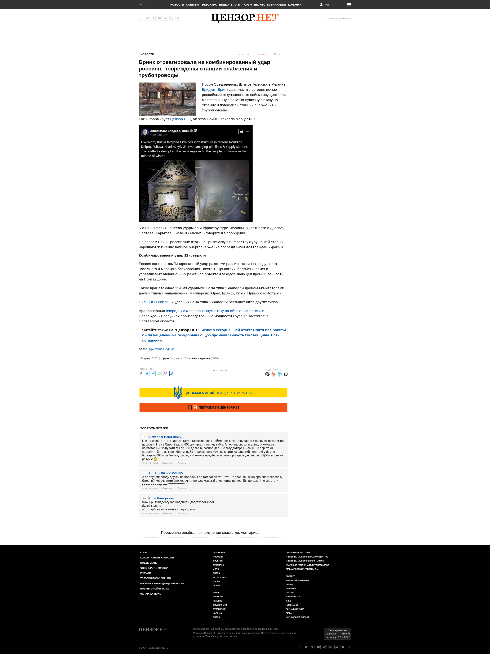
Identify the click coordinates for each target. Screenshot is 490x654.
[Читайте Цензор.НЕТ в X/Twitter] (306, 647)
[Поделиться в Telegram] (153, 373)
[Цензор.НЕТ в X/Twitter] (147, 18)
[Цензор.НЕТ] (245, 18)
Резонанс (209, 4)
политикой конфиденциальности (260, 629)
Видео (224, 4)
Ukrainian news (150, 594)
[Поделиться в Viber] (165, 373)
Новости (177, 4)
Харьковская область (298, 617)
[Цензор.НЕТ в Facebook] (141, 18)
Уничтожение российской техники (305, 561)
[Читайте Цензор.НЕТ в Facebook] (300, 647)
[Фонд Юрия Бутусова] (213, 392)
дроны (289, 584)
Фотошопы (219, 577)
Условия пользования (155, 578)
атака (289, 613)
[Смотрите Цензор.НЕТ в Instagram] (330, 647)
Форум (247, 4)
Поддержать (148, 563)
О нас (144, 552)
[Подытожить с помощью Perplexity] (279, 373)
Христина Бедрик (161, 349)
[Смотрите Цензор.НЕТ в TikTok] (324, 647)
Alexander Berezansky (164, 437)
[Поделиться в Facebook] (141, 373)
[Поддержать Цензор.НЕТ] (213, 408)
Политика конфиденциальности (162, 583)
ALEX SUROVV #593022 (166, 473)
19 (278, 54)
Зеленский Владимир (297, 580)
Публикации (276, 4)
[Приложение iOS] (171, 18)
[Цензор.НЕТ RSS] (178, 18)
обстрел (150, 358)
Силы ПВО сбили (153, 302)
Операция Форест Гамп (298, 553)
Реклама (146, 573)
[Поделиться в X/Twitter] (147, 373)
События (193, 4)
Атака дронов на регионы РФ (302, 569)
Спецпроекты (220, 605)
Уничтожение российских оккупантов (307, 557)
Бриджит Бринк (215, 89)
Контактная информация (157, 557)
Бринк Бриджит (175, 358)
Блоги (235, 4)
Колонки (294, 4)
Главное (217, 601)
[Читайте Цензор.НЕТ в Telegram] (312, 647)
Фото (216, 569)
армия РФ (291, 589)
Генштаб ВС (292, 605)
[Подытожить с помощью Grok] (285, 373)
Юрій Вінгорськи (161, 498)
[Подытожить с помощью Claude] (273, 373)
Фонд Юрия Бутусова (154, 568)
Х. (255, 119)
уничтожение (293, 597)
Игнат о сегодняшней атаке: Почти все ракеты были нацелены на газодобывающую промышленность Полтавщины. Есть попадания (214, 335)
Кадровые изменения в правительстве (307, 565)
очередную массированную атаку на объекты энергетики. (215, 311)
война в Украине (204, 358)
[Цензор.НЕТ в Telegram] (153, 18)
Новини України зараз (154, 588)
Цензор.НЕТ (180, 119)
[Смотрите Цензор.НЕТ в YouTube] (318, 647)
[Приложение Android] (165, 18)
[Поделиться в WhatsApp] (159, 373)
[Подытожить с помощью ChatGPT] (267, 373)
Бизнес (259, 4)
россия (290, 593)
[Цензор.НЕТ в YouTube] (159, 18)
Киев (288, 601)
